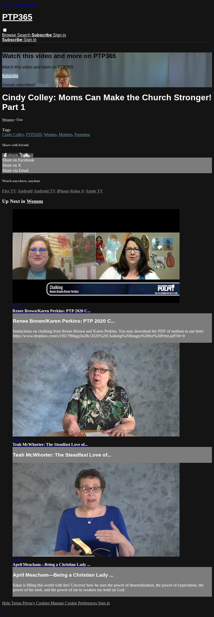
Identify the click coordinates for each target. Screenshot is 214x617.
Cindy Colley (13, 134)
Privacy (29, 603)
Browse (9, 35)
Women (8, 120)
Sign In (30, 40)
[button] (5, 30)
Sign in (59, 35)
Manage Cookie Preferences (74, 603)
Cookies (43, 603)
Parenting (82, 134)
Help (6, 603)
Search (24, 35)
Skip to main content (19, 4)
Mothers (65, 134)
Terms (16, 603)
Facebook (10, 155)
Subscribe (10, 76)
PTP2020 (34, 134)
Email (28, 155)
